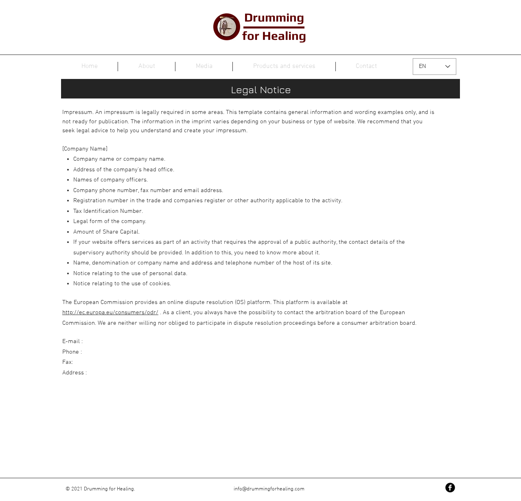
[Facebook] (450, 487)
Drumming (274, 17)
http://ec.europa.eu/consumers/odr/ (110, 312)
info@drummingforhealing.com (269, 489)
